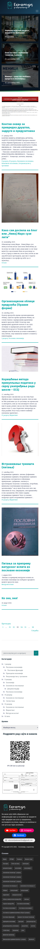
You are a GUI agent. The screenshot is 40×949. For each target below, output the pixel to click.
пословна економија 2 (25, 908)
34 (21, 627)
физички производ (8, 935)
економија (18, 868)
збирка (5, 890)
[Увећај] (30, 741)
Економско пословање (25, 161)
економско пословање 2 (10, 886)
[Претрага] (36, 653)
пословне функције (8, 917)
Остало (4, 263)
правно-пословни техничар (26, 917)
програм (20, 921)
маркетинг (6, 895)
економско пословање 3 (28, 886)
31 (10, 627)
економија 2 (27, 868)
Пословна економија (16, 338)
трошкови (15, 930)
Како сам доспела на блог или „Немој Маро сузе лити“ (19, 234)
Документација (13, 689)
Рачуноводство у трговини (16, 676)
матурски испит (16, 895)
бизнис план (28, 859)
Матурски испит (8, 584)
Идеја (4, 859)
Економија (10, 683)
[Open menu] (36, 11)
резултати (25, 926)
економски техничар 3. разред (12, 881)
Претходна (6, 624)
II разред (5, 161)
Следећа (34, 630)
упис (23, 930)
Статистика (10, 701)
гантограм (26, 863)
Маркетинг (14, 415)
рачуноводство (31, 921)
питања (26, 899)
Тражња (19, 859)
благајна (5, 863)
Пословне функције (15, 670)
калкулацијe (14, 890)
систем (33, 926)
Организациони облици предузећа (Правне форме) (18, 305)
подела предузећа (8, 903)
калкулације (24, 890)
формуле (31, 939)
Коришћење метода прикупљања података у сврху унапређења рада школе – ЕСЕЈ (19, 384)
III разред (12, 161)
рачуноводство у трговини (11, 926)
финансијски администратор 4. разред (14, 939)
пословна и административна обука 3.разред (16, 912)
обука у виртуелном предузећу (12, 899)
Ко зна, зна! (10, 598)
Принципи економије (14, 673)
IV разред (5, 415)
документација (7, 868)
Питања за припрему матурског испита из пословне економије (16, 567)
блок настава (15, 863)
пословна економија (23, 903)
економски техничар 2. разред (12, 877)
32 (14, 627)
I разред (5, 338)
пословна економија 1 (9, 908)
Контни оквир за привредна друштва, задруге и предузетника (18, 127)
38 (33, 627)
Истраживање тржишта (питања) (18, 465)
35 (25, 627)
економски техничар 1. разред (12, 872)
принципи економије (9, 921)
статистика (6, 930)
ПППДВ (12, 859)
